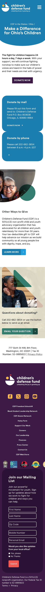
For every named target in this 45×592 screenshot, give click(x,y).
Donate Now (13, 125)
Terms (5, 585)
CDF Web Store (22, 454)
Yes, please (16, 553)
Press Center (22, 445)
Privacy (14, 585)
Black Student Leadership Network (22, 411)
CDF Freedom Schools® (22, 406)
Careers (22, 430)
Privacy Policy (35, 354)
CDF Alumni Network (22, 416)
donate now (22, 80)
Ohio (31, 24)
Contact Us (22, 450)
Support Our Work (22, 426)
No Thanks (15, 556)
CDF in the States (18, 24)
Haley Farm (22, 421)
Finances (22, 440)
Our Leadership (22, 435)
